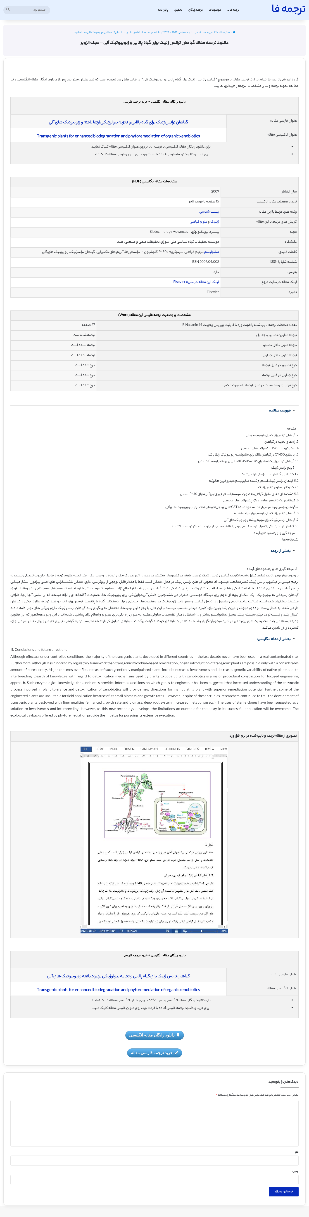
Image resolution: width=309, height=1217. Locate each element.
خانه (230, 33)
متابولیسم (211, 252)
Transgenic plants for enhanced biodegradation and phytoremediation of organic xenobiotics (118, 136)
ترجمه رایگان (195, 10)
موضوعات (215, 10)
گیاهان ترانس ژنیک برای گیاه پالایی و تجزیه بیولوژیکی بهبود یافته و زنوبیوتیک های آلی (118, 976)
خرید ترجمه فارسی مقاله (152, 1052)
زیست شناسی (209, 212)
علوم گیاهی (198, 222)
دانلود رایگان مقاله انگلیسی (152, 1035)
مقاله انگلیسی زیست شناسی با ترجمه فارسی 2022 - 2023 (194, 33)
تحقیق (178, 10)
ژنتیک (214, 222)
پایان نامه (163, 10)
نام (297, 1152)
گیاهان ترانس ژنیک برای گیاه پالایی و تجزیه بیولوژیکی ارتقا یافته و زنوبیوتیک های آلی (118, 122)
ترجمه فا (234, 10)
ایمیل (295, 1171)
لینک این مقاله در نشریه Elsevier (196, 282)
